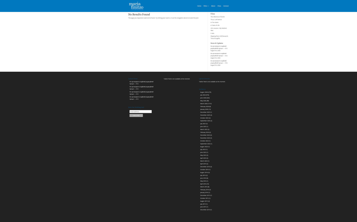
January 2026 (204, 109)
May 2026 (203, 101)
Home (199, 6)
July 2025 (203, 124)
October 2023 (204, 141)
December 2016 (205, 167)
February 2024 (204, 132)
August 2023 (204, 147)
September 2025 (205, 121)
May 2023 (203, 155)
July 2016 (203, 175)
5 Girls (212, 33)
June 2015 (203, 207)
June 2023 (203, 152)
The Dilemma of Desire (218, 17)
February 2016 (204, 190)
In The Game (214, 22)
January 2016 (204, 192)
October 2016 (204, 169)
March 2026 (203, 103)
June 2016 (203, 178)
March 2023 (203, 161)
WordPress (159, 219)
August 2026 (204, 92)
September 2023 (205, 144)
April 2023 (203, 158)
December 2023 (205, 135)
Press (219, 6)
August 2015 (204, 201)
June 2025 (203, 126)
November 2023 (205, 138)
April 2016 (203, 184)
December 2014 (205, 210)
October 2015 (204, 198)
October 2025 (204, 118)
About (213, 6)
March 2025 (203, 129)
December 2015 (205, 195)
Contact (226, 6)
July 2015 (203, 204)
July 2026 (203, 95)
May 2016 (203, 181)
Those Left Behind (216, 19)
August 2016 (204, 172)
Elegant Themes (141, 219)
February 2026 (204, 106)
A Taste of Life (215, 25)
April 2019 (203, 164)
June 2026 (203, 98)
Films (205, 6)
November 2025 (205, 115)
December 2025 (205, 112)
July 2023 (203, 149)
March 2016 (203, 187)
